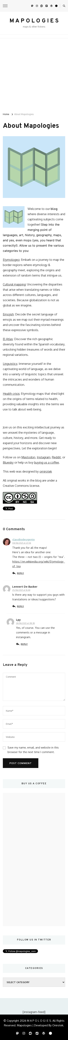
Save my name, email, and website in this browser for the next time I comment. (33, 749)
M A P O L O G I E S (34, 21)
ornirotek (45, 471)
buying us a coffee (46, 462)
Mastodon (28, 457)
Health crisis (11, 393)
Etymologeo (11, 260)
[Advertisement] (34, 74)
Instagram (43, 457)
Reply (20, 573)
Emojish (8, 314)
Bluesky (8, 462)
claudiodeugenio (23, 539)
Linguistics (10, 364)
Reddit (56, 457)
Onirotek (57, 1025)
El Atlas (8, 339)
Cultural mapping (14, 284)
